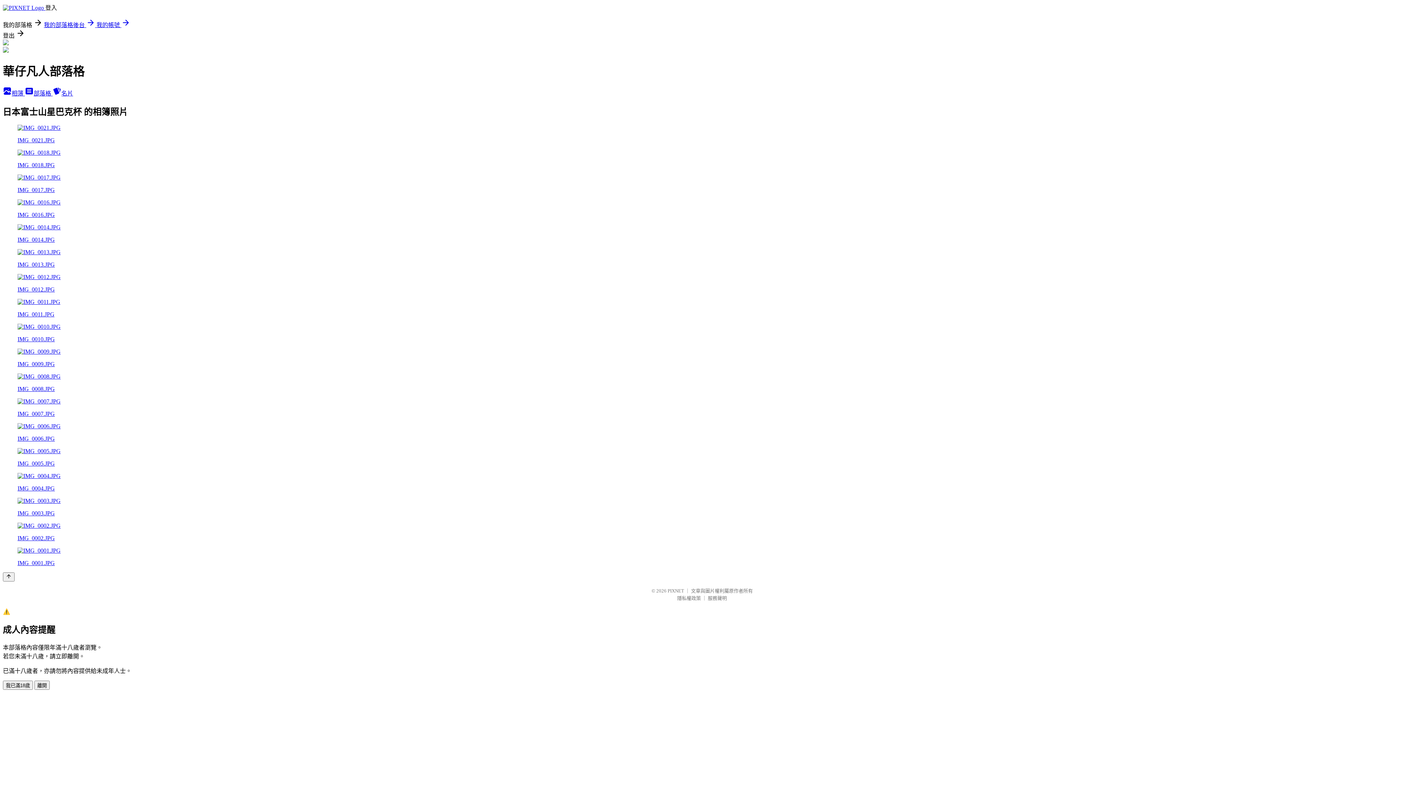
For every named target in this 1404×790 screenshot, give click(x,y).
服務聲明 (717, 598)
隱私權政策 (689, 598)
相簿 (18, 93)
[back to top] (9, 577)
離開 (42, 685)
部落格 (43, 93)
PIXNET (676, 591)
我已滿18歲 (18, 685)
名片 (67, 93)
